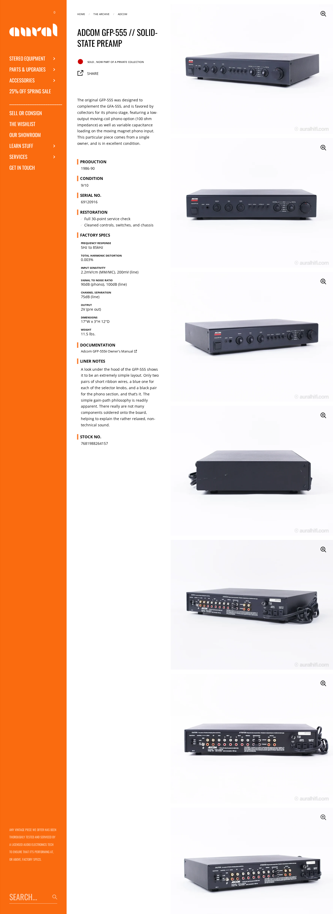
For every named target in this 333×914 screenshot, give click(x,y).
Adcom (122, 13)
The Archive (101, 13)
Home (81, 13)
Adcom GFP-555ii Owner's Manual (107, 351)
